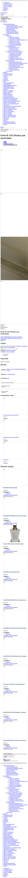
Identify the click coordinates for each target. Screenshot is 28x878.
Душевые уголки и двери (15, 58)
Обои (4, 81)
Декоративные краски (8, 88)
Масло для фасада (7, 114)
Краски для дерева (7, 91)
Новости (5, 7)
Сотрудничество (7, 5)
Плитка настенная (7, 95)
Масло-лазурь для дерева (9, 116)
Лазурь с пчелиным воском (10, 108)
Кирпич (5, 72)
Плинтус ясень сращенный (10, 99)
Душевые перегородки (14, 55)
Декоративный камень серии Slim (14, 26)
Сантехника (6, 34)
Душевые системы (10, 46)
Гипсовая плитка (10, 29)
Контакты (5, 9)
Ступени (5, 77)
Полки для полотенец (9, 347)
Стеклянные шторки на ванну (16, 59)
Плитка (5, 76)
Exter (8, 378)
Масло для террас (7, 112)
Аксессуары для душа (14, 50)
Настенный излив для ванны (16, 64)
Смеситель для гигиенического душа (18, 39)
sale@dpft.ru (8, 759)
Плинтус (5, 89)
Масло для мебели (7, 110)
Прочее (5, 124)
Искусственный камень (12, 28)
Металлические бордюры (9, 123)
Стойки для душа (13, 49)
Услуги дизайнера (7, 6)
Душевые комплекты (14, 47)
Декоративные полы (8, 86)
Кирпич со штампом (11, 30)
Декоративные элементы (12, 32)
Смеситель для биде (14, 37)
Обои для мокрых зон (8, 82)
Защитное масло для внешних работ (12, 106)
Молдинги (6, 80)
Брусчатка (5, 119)
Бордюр (5, 120)
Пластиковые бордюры (9, 121)
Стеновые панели (7, 75)
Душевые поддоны (13, 56)
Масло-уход (6, 118)
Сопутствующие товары (12, 33)
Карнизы (5, 78)
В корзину (3, 350)
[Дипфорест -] (4, 12)
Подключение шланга (14, 65)
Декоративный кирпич (9, 24)
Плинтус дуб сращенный (9, 102)
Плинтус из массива (8, 90)
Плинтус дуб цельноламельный (11, 103)
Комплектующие (10, 60)
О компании (6, 2)
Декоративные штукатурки (10, 85)
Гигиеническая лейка (14, 69)
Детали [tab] (5, 355)
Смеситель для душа (14, 41)
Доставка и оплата (7, 3)
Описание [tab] (5, 354)
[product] (15, 405)
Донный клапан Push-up (15, 45)
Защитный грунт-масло (9, 107)
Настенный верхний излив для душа (18, 63)
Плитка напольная (7, 94)
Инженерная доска (8, 73)
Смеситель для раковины (15, 43)
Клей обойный (7, 84)
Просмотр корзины (11, 350)
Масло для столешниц (8, 111)
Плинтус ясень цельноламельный (11, 101)
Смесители (9, 35)
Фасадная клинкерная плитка (10, 98)
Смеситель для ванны (14, 38)
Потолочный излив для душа (16, 67)
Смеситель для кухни (14, 42)
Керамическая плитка (8, 97)
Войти (5, 10)
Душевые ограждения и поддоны (14, 51)
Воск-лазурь (6, 105)
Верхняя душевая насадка (15, 62)
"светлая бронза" (11, 374)
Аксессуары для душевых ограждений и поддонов (15, 53)
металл (8, 369)
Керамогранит (6, 93)
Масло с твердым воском (9, 115)
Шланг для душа (13, 68)
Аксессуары (9, 71)
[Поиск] (26, 17)
